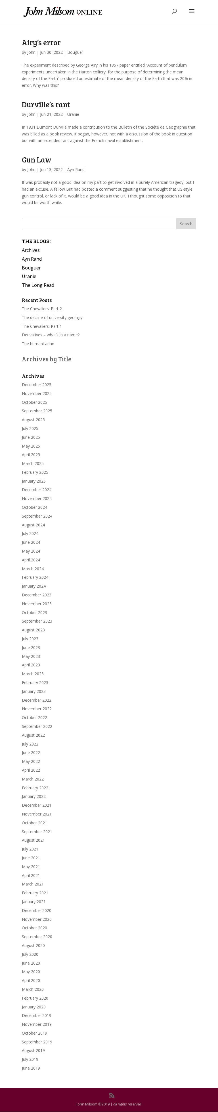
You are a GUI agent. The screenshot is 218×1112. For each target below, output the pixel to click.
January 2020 (34, 1007)
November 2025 (37, 393)
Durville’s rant (46, 104)
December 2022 (36, 700)
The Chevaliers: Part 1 (42, 326)
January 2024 (34, 586)
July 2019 (30, 1059)
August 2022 (33, 735)
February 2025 (35, 472)
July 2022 (30, 744)
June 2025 (31, 437)
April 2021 (31, 875)
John (31, 52)
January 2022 (34, 796)
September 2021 (37, 831)
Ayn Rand (76, 169)
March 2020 (33, 989)
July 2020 (30, 954)
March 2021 (33, 884)
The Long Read (38, 285)
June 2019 (31, 1068)
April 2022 (31, 770)
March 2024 (33, 568)
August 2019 (33, 1050)
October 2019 (34, 1033)
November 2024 (37, 498)
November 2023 (37, 603)
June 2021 (31, 857)
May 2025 (31, 446)
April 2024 (31, 560)
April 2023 (31, 665)
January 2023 (34, 691)
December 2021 (36, 805)
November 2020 (37, 919)
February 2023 (35, 682)
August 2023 (33, 630)
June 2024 (31, 542)
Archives (31, 250)
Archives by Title (46, 359)
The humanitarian (38, 343)
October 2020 (34, 927)
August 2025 (33, 419)
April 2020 (31, 980)
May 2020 (31, 971)
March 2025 (33, 463)
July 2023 (30, 638)
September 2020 (37, 936)
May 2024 (31, 551)
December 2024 (36, 489)
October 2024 (34, 507)
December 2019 (36, 1015)
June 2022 (31, 752)
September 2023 (37, 621)
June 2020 (31, 963)
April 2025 (31, 454)
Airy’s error (41, 42)
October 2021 (34, 822)
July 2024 (30, 533)
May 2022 (31, 761)
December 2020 (36, 910)
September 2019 (37, 1042)
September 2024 (37, 516)
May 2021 (31, 866)
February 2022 (35, 787)
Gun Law (36, 159)
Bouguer (75, 52)
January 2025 (34, 481)
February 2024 (35, 577)
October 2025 (34, 402)
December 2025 (36, 384)
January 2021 (34, 901)
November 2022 (37, 708)
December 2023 (36, 595)
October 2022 (34, 717)
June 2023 (31, 647)
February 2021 (35, 892)
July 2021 (30, 849)
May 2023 (31, 656)
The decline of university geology (52, 317)
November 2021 (37, 814)
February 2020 (35, 998)
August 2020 (33, 945)
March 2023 (33, 673)
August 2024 (33, 525)
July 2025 (30, 428)
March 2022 (33, 779)
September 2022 (37, 726)
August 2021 (33, 840)
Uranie (73, 114)
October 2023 (34, 612)
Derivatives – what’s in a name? (50, 334)
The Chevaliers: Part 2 (42, 308)
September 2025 (37, 410)
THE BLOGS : (36, 241)
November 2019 (37, 1024)
